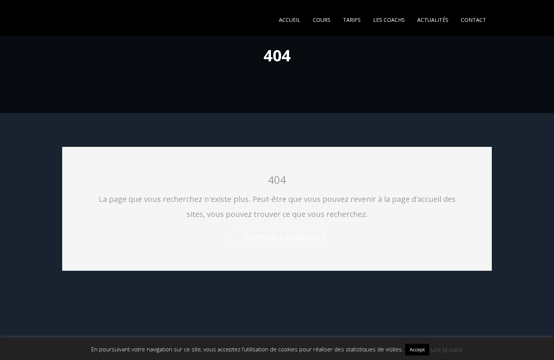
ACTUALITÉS (432, 19)
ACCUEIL (289, 19)
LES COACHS (389, 19)
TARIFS (352, 19)
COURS (322, 19)
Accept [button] (417, 349)
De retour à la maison (280, 237)
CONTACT (473, 19)
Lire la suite (447, 349)
